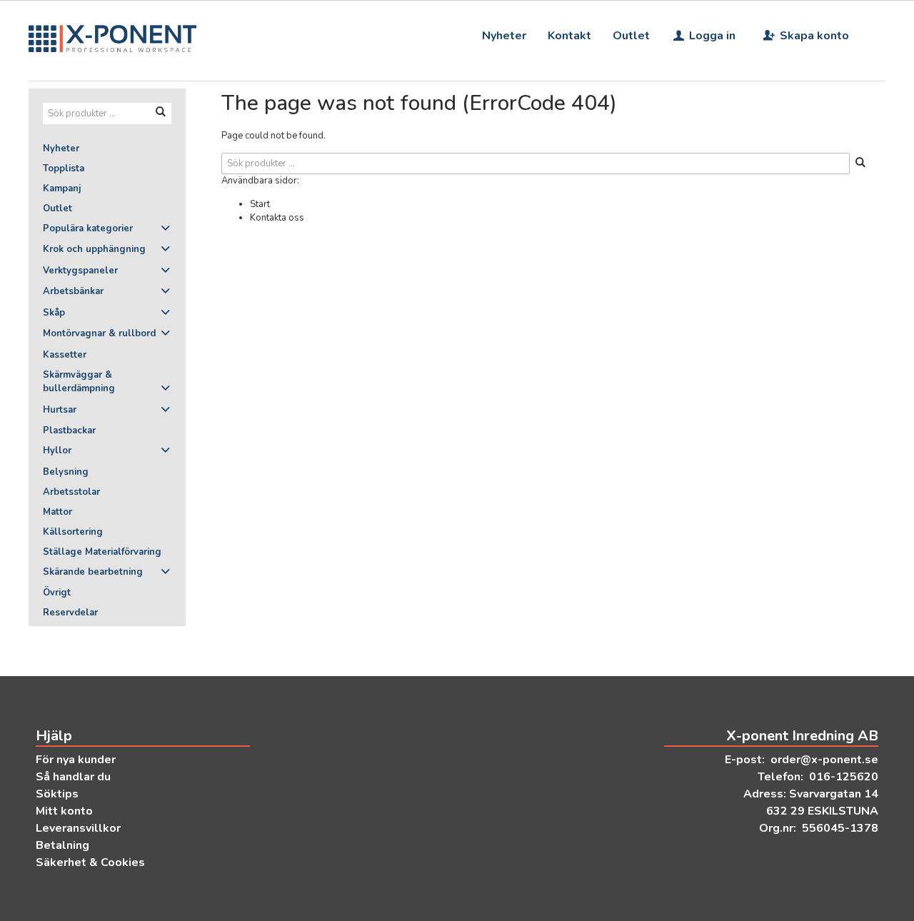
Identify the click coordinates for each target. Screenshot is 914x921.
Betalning (62, 845)
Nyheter (504, 36)
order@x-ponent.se (824, 760)
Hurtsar (59, 409)
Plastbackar (69, 430)
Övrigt (57, 592)
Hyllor (57, 450)
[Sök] (860, 163)
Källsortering (73, 531)
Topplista (63, 168)
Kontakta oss (277, 217)
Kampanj (62, 188)
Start (260, 204)
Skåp (54, 312)
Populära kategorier (88, 228)
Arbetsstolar (71, 491)
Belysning (66, 471)
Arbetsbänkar (73, 291)
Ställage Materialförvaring (102, 551)
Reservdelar (70, 612)
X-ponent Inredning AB (802, 735)
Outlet (631, 36)
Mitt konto (64, 811)
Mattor (57, 511)
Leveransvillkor (78, 828)
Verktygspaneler (80, 270)
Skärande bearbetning (93, 571)
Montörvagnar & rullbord (99, 333)
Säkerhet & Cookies (90, 862)
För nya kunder (76, 760)
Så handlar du (73, 777)
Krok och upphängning (94, 249)
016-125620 (843, 777)
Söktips (57, 794)
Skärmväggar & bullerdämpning (79, 382)
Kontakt (569, 36)
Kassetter (64, 354)
